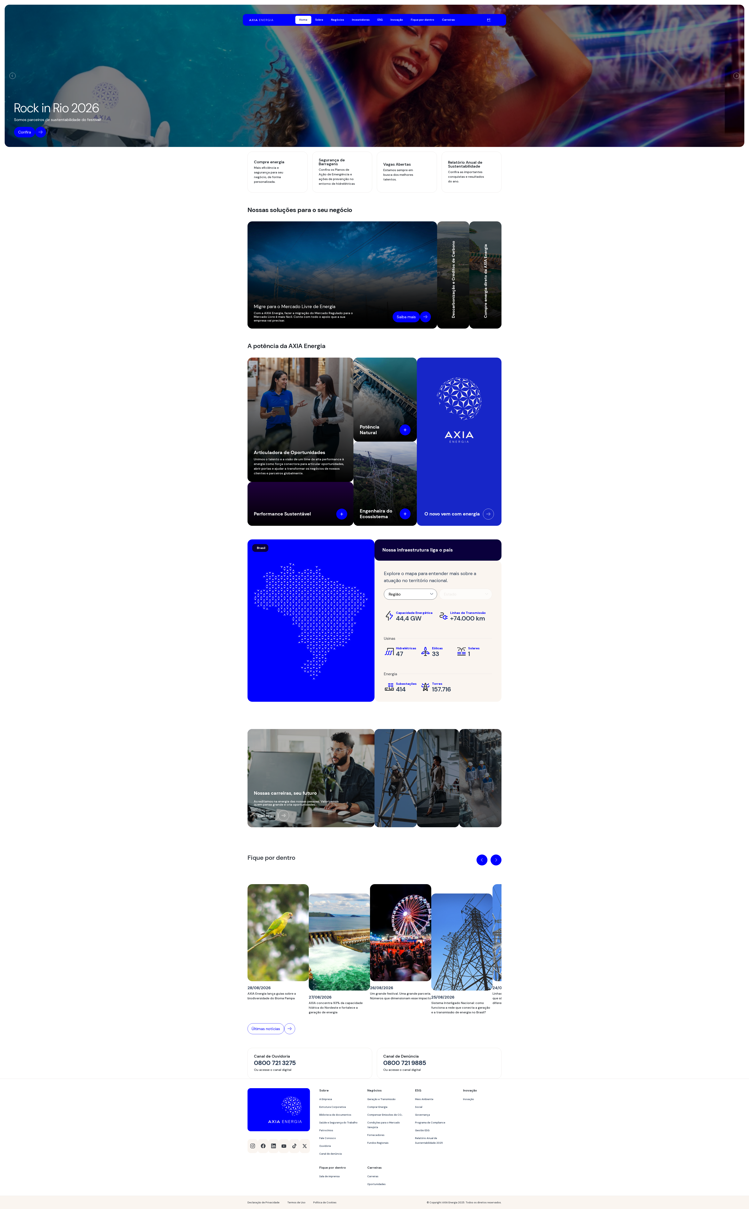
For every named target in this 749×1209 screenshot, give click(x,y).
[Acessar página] (488, 514)
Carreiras (372, 1176)
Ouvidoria (325, 1146)
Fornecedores (375, 1135)
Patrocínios (326, 1130)
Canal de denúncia (330, 1153)
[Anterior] (12, 76)
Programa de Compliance (430, 1122)
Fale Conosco (327, 1138)
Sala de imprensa (329, 1176)
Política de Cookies (324, 1202)
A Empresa (325, 1099)
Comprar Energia (377, 1107)
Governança (422, 1114)
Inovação (468, 1099)
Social (418, 1107)
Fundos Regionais (378, 1142)
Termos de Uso (296, 1202)
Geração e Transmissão (381, 1099)
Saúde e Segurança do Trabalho (338, 1122)
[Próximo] (736, 76)
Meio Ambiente (424, 1099)
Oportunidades (376, 1184)
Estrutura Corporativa (332, 1107)
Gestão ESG (422, 1130)
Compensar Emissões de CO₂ (384, 1114)
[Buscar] (479, 20)
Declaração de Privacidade (264, 1202)
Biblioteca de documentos (335, 1114)
